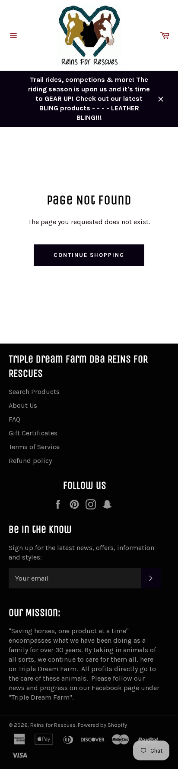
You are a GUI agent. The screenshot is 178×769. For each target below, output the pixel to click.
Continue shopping (89, 255)
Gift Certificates (33, 433)
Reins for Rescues (53, 725)
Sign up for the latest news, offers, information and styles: (81, 552)
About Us (23, 405)
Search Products (34, 392)
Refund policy (30, 460)
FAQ (14, 419)
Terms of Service (34, 447)
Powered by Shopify (102, 725)
